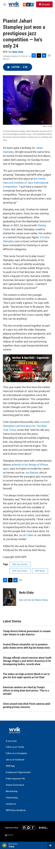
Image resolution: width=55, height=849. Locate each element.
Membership (12, 791)
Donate (46, 4)
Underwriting (12, 798)
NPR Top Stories (20, 564)
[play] (4, 845)
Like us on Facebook (15, 760)
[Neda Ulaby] (9, 597)
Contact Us (11, 804)
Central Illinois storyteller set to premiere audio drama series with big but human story (26, 646)
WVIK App (10, 766)
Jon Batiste (31, 472)
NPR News (40, 571)
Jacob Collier (26, 535)
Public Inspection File (15, 779)
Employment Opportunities (18, 772)
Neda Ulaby (17, 51)
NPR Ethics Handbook (16, 810)
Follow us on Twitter (15, 747)
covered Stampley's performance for (26, 425)
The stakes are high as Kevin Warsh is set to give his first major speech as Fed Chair (26, 675)
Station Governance (15, 785)
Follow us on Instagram (16, 753)
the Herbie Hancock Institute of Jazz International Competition (25, 182)
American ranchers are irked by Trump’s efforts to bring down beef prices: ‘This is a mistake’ (26, 690)
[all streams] (51, 845)
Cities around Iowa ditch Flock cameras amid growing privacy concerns (26, 705)
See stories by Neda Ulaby (33, 599)
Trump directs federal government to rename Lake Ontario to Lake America (27, 633)
